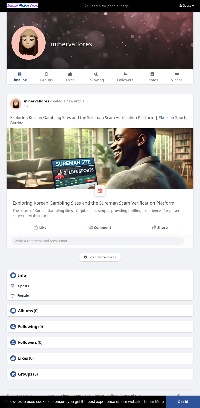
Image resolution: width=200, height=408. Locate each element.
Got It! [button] (183, 402)
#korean (166, 117)
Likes (23, 358)
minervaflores (71, 44)
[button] (107, 5)
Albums (25, 311)
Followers (27, 342)
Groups (25, 374)
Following (27, 326)
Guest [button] (187, 5)
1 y (26, 106)
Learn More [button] (154, 401)
